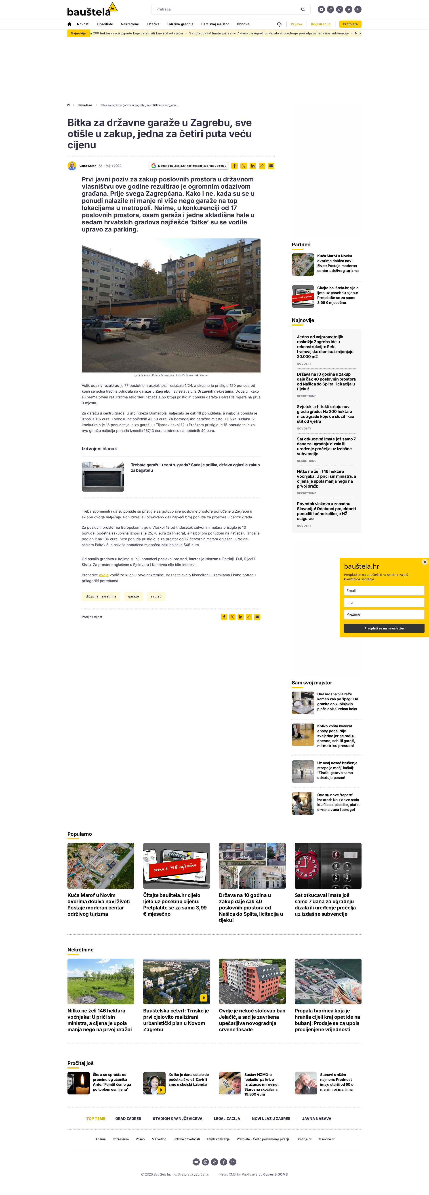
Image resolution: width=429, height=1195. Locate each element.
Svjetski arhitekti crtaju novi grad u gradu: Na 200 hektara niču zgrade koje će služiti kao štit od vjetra (325, 414)
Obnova (243, 24)
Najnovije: (79, 33)
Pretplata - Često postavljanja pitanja (263, 1139)
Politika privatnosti (187, 1139)
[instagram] (330, 9)
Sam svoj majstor (215, 24)
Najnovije (303, 320)
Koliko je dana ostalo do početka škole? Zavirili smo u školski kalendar (189, 1079)
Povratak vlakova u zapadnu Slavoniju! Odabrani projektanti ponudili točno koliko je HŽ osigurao (326, 511)
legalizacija (227, 1118)
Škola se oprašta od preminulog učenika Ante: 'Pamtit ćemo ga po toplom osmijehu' (112, 1082)
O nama (100, 1139)
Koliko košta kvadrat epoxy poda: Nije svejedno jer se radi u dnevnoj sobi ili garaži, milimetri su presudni (336, 736)
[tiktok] (339, 9)
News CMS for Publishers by (253, 1174)
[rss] (358, 9)
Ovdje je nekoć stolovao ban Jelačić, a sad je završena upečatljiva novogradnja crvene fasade (252, 1020)
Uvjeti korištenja (218, 1139)
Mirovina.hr (326, 1139)
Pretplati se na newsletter (384, 628)
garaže (133, 596)
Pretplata (350, 24)
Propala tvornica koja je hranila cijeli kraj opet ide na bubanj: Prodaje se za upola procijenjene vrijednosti (327, 1020)
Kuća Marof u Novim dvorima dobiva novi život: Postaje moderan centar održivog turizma (338, 263)
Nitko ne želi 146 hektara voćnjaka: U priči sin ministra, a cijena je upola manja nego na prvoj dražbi (326, 478)
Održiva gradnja (180, 24)
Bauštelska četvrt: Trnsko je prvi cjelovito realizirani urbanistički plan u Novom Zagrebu (176, 1020)
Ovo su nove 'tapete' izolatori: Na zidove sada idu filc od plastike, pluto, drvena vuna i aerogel (338, 802)
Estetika (153, 24)
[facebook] (348, 9)
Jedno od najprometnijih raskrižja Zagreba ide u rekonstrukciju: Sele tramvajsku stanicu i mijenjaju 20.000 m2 (325, 347)
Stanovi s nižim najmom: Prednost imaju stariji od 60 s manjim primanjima (336, 1082)
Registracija (320, 24)
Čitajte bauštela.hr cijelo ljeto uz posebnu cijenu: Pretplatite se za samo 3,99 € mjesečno (338, 295)
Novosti (83, 24)
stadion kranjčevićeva (177, 1118)
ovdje (104, 575)
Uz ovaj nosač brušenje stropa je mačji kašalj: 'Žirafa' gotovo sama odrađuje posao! (337, 770)
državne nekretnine (101, 596)
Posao (140, 1139)
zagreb (156, 596)
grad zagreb (128, 1118)
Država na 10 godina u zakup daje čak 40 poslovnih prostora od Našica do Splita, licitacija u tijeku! (326, 381)
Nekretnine (130, 24)
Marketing (159, 1139)
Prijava (296, 24)
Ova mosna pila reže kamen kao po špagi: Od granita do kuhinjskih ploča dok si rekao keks (337, 701)
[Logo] (92, 9)
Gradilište (105, 24)
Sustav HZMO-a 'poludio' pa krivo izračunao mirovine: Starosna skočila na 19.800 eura (261, 1084)
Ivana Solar (87, 166)
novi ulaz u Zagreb (271, 1118)
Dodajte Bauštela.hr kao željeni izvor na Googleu (192, 165)
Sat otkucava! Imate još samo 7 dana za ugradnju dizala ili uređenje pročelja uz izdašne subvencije (218, 33)
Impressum (121, 1139)
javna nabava (316, 1118)
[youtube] (321, 9)
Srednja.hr (304, 1139)
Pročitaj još (80, 1063)
